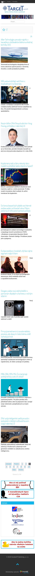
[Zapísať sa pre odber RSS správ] (31, 36)
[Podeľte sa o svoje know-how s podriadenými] (17, 485)
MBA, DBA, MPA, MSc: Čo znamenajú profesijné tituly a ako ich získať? (14, 375)
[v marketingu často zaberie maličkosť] (17, 544)
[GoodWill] (15, 8)
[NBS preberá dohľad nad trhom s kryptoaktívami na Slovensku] (15, 95)
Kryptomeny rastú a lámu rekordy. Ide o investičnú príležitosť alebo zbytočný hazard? (17, 164)
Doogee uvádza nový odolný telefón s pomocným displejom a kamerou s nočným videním (16, 293)
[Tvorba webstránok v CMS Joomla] (24, 572)
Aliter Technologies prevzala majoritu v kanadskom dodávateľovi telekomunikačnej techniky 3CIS (16, 42)
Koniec (21, 469)
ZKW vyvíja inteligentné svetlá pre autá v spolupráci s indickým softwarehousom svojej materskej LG (15, 421)
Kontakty (14, 1)
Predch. (16, 464)
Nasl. (14, 469)
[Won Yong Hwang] (15, 139)
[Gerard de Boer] (15, 265)
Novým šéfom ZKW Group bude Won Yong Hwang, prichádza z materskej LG (16, 124)
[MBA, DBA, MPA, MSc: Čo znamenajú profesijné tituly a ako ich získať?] (15, 388)
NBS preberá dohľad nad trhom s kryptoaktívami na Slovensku (13, 82)
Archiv (9, 1)
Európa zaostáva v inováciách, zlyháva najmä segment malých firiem (16, 252)
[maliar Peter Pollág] (17, 17)
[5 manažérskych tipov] (17, 494)
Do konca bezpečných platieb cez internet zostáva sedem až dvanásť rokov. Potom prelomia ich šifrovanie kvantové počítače (16, 208)
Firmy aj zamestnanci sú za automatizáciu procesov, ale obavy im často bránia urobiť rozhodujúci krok (16, 334)
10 (29, 467)
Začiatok (8, 464)
